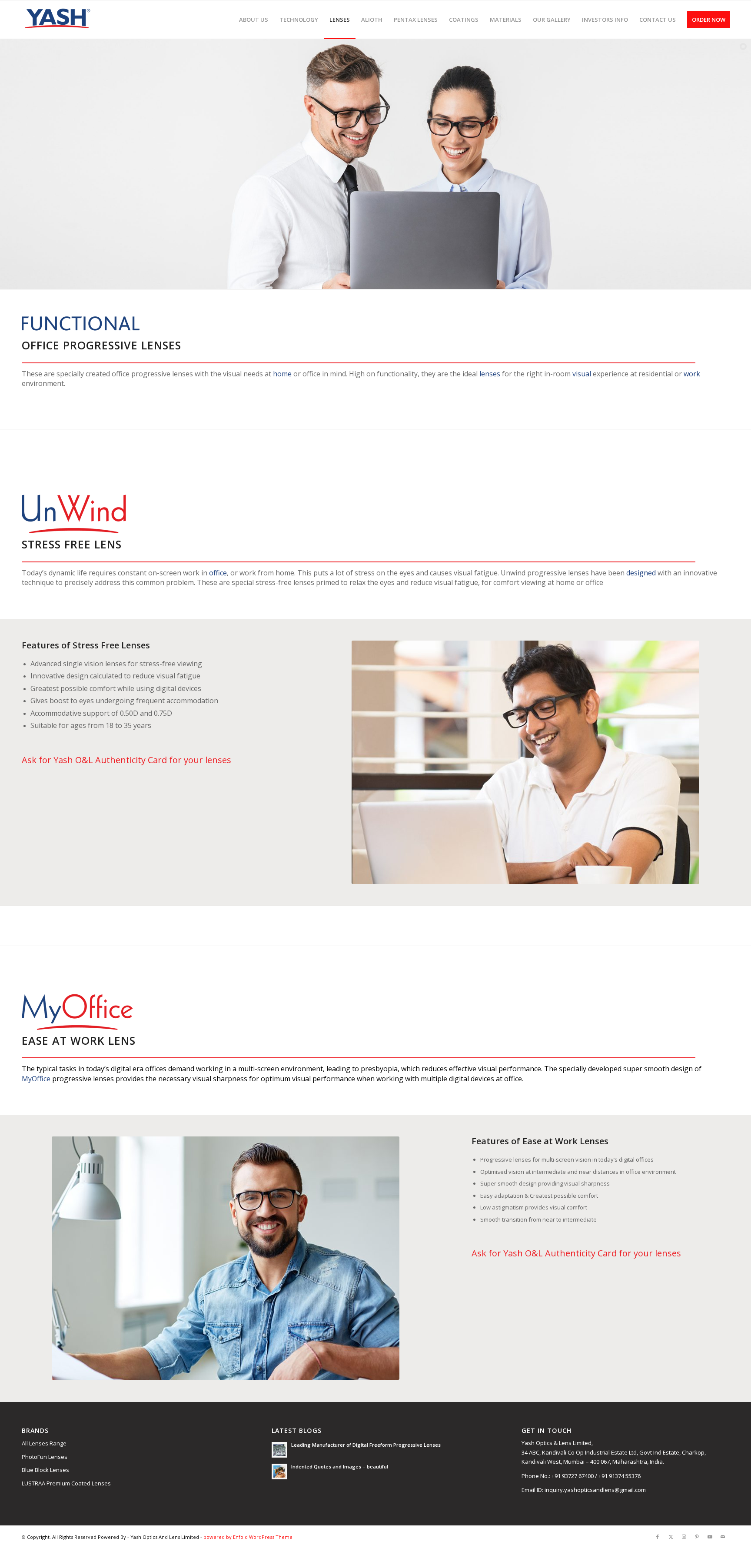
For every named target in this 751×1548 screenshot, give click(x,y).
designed (641, 573)
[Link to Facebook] (657, 1536)
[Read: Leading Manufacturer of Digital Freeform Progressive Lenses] (279, 1450)
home (282, 374)
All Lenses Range (44, 1443)
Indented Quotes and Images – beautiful (339, 1466)
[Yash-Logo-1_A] (57, 19)
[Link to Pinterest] (696, 1536)
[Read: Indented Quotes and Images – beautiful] (279, 1471)
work (692, 374)
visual (581, 374)
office (218, 573)
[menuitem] (253, 19)
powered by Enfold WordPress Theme (247, 1537)
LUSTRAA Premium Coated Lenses (66, 1483)
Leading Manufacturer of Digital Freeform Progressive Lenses (366, 1445)
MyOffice (36, 1078)
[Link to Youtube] (709, 1536)
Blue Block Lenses (45, 1470)
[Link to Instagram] (683, 1536)
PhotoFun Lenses (44, 1457)
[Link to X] (670, 1536)
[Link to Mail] (722, 1536)
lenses (489, 374)
